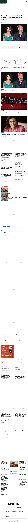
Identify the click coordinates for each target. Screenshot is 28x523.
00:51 (2, 235)
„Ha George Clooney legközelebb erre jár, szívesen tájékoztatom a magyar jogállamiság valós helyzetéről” (13, 135)
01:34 (2, 230)
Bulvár (8, 226)
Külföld (3, 195)
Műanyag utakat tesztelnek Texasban (8, 235)
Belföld (3, 200)
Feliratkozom (19, 507)
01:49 (2, 228)
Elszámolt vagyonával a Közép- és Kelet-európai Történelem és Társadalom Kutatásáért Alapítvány (17, 198)
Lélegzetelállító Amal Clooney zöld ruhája (8, 90)
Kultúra (2, 110)
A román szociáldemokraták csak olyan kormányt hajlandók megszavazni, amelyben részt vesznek (17, 188)
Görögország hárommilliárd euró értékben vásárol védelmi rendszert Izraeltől (16, 193)
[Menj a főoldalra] (4, 1)
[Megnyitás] (26, 1)
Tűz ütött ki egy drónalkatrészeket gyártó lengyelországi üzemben (11, 233)
